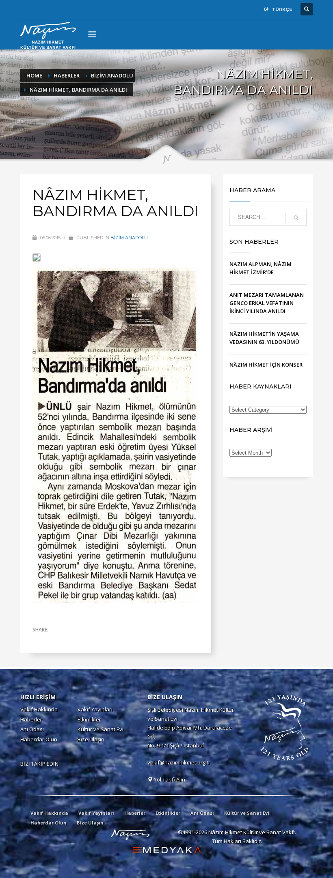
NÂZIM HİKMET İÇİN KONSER (266, 364)
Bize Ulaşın (91, 739)
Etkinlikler (89, 719)
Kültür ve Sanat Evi (100, 729)
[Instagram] (51, 9)
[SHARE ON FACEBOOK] (53, 640)
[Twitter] (38, 9)
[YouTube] (63, 9)
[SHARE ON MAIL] (95, 640)
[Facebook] (26, 9)
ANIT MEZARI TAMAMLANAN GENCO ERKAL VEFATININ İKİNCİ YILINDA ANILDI (266, 303)
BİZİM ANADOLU (129, 237)
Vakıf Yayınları (95, 709)
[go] (296, 217)
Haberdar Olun (38, 739)
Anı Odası (32, 729)
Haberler (31, 719)
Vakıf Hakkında (39, 709)
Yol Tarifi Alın (169, 779)
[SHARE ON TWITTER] (38, 641)
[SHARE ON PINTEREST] (81, 640)
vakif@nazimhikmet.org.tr (178, 762)
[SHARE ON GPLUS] (67, 640)
